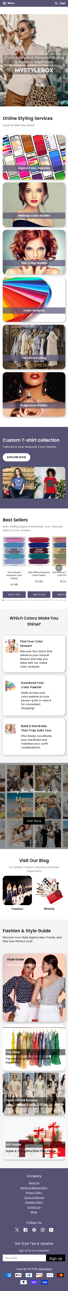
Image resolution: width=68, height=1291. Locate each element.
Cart (62, 3)
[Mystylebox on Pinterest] (34, 1230)
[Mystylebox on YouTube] (51, 1230)
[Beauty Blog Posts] (49, 890)
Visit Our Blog (34, 861)
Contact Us (34, 1207)
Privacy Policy (34, 1192)
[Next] (59, 568)
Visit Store (34, 821)
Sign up (55, 1258)
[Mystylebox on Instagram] (43, 1230)
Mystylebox (45, 1268)
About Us (34, 1183)
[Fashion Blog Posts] (17, 890)
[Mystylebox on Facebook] (25, 1230)
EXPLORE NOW (16, 457)
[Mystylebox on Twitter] (17, 1230)
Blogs (34, 1212)
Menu (11, 3)
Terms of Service (34, 1197)
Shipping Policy (34, 1202)
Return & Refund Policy (34, 1187)
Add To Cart (14, 594)
